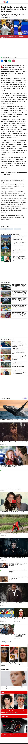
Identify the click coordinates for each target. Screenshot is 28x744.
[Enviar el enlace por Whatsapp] (9, 61)
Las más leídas (5, 282)
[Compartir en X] (5, 61)
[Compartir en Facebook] (2, 61)
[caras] (14, 693)
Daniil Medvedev (17, 228)
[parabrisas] (14, 717)
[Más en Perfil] (8, 642)
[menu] (2, 1)
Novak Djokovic (9, 228)
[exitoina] (14, 646)
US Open (2, 228)
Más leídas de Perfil (7, 339)
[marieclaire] (14, 670)
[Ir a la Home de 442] (5, 2)
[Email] (13, 61)
